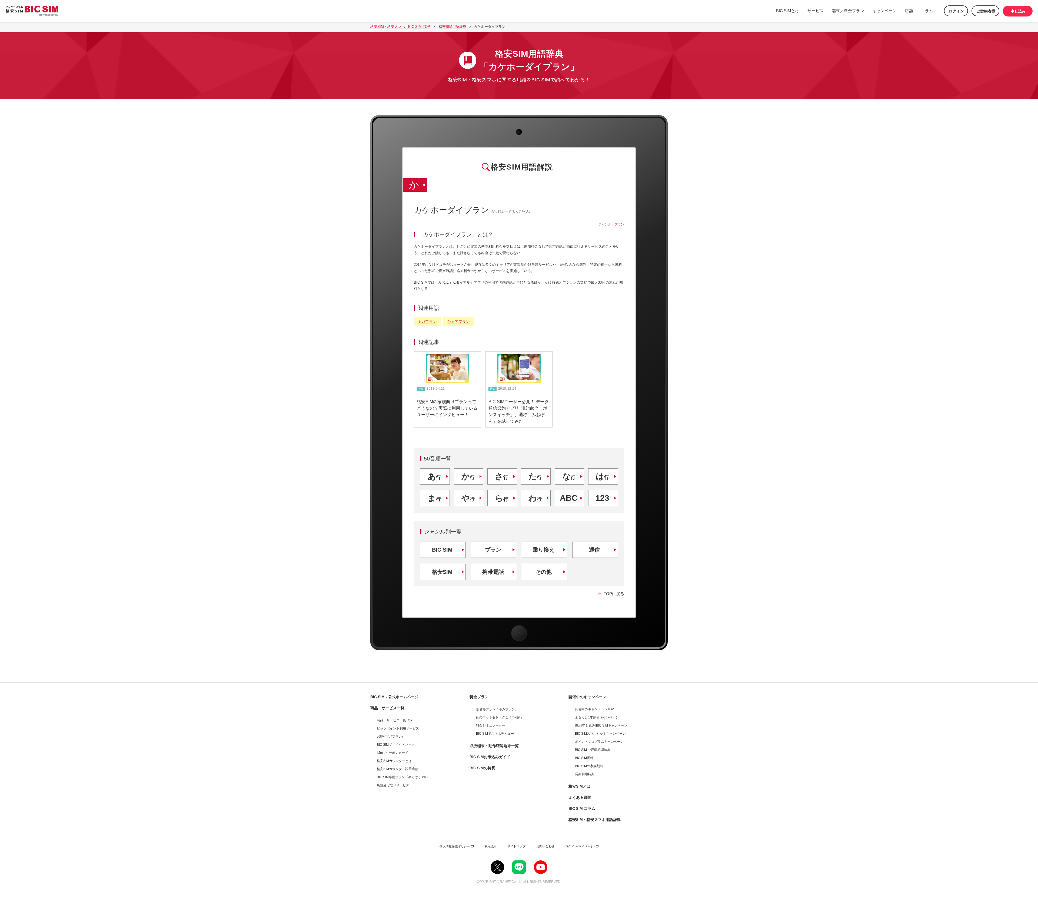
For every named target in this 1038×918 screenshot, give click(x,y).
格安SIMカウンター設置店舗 (397, 769)
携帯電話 (493, 572)
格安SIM (442, 572)
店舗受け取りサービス (393, 785)
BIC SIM (442, 550)
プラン (619, 224)
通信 (594, 550)
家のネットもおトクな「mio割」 (500, 717)
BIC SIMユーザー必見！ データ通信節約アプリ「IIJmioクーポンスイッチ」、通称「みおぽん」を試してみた (518, 411)
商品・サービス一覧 (387, 708)
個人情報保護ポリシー (455, 846)
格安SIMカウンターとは (394, 761)
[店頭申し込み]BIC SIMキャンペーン (601, 725)
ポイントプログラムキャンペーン (599, 742)
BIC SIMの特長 (482, 768)
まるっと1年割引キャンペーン (597, 717)
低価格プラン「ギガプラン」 (497, 709)
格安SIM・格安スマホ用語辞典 (594, 819)
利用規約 (490, 846)
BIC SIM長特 (584, 758)
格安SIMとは (579, 786)
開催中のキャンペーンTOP (594, 709)
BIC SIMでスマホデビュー (495, 733)
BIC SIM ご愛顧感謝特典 (592, 750)
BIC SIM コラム (581, 808)
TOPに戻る (614, 593)
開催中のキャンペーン (587, 697)
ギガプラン (427, 321)
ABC (569, 497)
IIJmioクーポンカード (392, 753)
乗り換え (543, 550)
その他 (543, 572)
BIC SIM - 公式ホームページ (394, 697)
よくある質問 (579, 797)
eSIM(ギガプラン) (390, 736)
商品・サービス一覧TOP (394, 720)
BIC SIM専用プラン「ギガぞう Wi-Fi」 (405, 777)
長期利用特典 (584, 774)
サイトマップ (516, 846)
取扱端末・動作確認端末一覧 (494, 746)
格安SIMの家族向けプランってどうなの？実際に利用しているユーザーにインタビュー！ (447, 408)
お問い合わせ (545, 846)
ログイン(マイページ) (580, 846)
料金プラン (479, 697)
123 (602, 497)
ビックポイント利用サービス (398, 728)
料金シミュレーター (490, 725)
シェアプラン (458, 321)
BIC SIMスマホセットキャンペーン (600, 733)
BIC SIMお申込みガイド (490, 757)
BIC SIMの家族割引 (589, 766)
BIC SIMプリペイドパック (396, 745)
